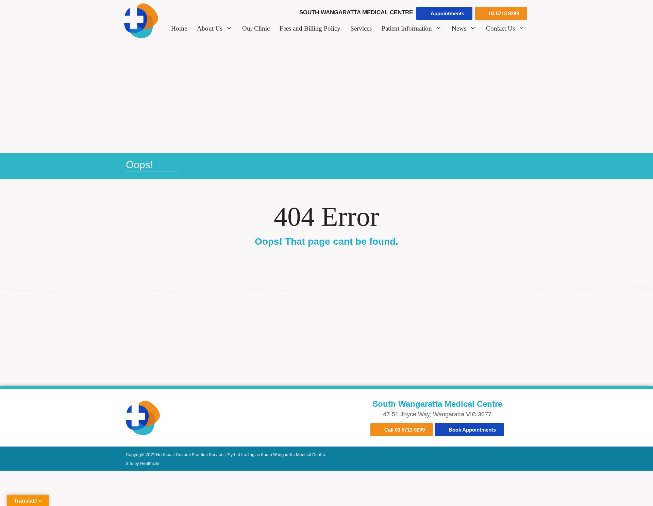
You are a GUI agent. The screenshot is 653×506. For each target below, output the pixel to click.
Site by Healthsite (143, 463)
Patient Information (407, 28)
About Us (209, 28)
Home (179, 28)
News (459, 28)
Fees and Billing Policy (310, 28)
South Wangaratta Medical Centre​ (437, 403)
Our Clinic (256, 28)
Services (361, 28)
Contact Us (500, 28)
